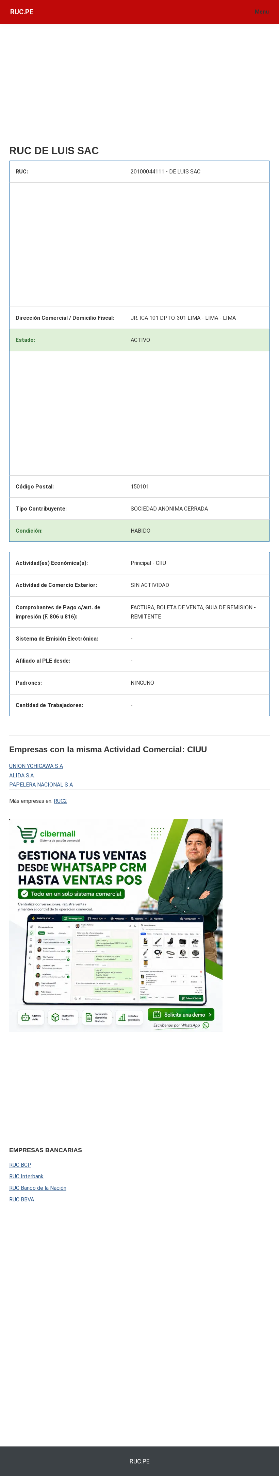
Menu (262, 11)
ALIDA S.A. (22, 775)
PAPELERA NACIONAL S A (41, 784)
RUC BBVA (21, 1199)
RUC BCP (20, 1165)
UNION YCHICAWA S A (36, 766)
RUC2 (60, 801)
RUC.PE (21, 12)
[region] (139, 87)
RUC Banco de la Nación (37, 1188)
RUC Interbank (26, 1176)
